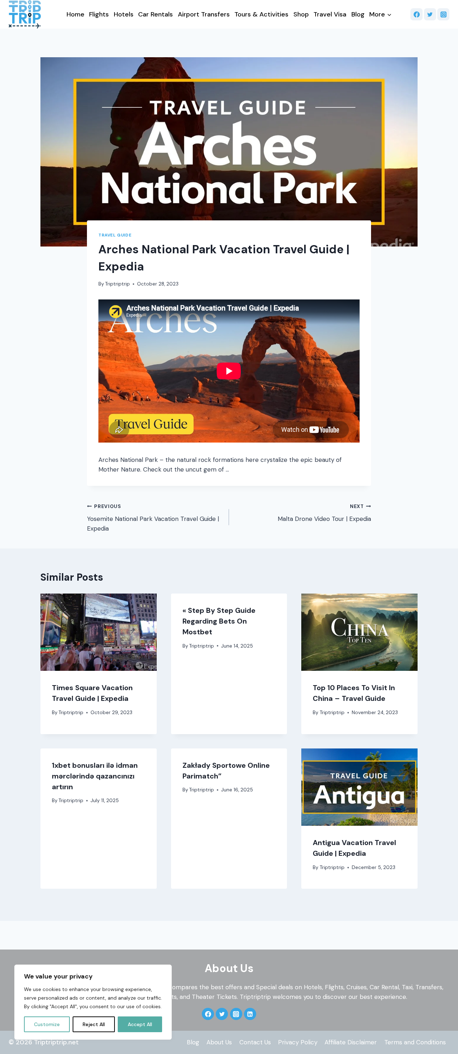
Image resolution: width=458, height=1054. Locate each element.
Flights (99, 14)
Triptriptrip (117, 284)
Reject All (94, 1024)
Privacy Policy (297, 1042)
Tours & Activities (261, 14)
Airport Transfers (204, 14)
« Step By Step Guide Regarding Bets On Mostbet (218, 621)
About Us (219, 1042)
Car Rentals (155, 14)
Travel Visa (329, 14)
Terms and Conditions (415, 1042)
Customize (47, 1024)
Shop (301, 14)
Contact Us (255, 1042)
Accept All (140, 1024)
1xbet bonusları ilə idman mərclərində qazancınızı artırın (95, 776)
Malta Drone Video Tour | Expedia (324, 513)
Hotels (123, 14)
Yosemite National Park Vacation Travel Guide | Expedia (153, 517)
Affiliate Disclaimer (351, 1042)
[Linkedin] (250, 1014)
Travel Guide (114, 235)
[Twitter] (430, 14)
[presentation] (98, 632)
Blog (358, 14)
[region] (93, 1002)
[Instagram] (443, 14)
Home (75, 14)
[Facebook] (416, 14)
